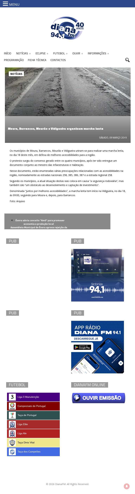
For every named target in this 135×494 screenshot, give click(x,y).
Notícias (22, 53)
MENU (14, 4)
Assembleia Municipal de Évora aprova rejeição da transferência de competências (39, 229)
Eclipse (41, 53)
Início (7, 53)
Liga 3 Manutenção (28, 396)
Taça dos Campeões (29, 451)
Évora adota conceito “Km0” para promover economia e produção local (40, 222)
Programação (14, 60)
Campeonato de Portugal (32, 406)
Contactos (58, 60)
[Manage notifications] (127, 486)
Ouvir (76, 53)
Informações (97, 53)
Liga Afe (22, 433)
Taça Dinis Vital (26, 442)
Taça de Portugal (27, 415)
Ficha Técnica (37, 60)
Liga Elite (23, 424)
